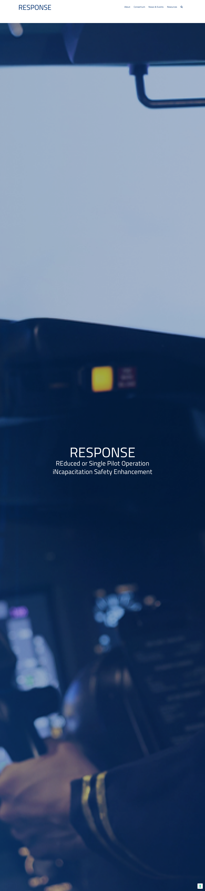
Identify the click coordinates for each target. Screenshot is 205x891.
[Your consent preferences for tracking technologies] (200, 886)
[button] (182, 6)
